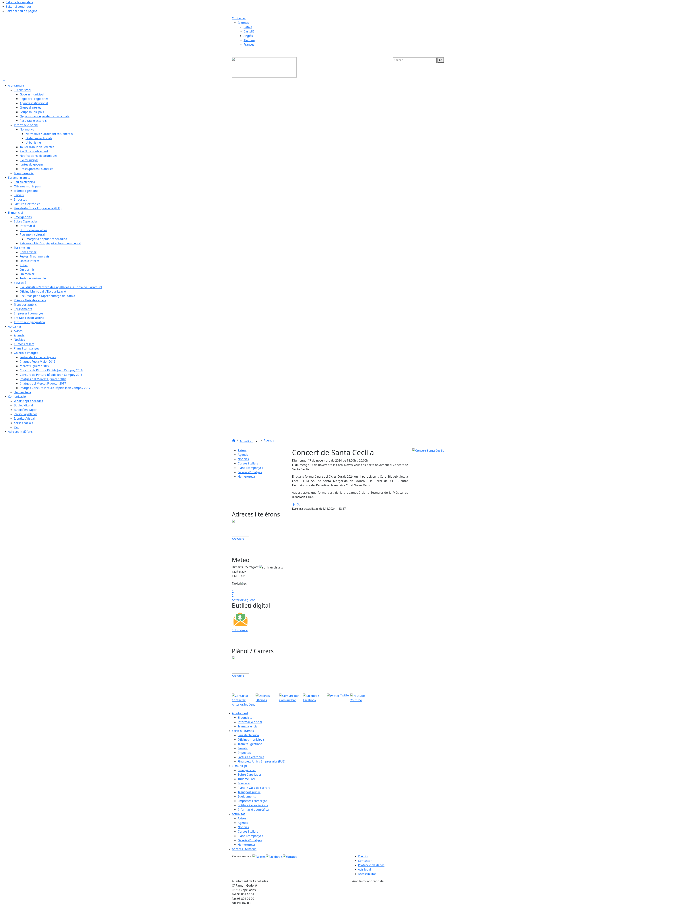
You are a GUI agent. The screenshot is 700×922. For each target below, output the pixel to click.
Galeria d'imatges (250, 472)
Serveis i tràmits (243, 731)
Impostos (244, 753)
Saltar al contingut (18, 7)
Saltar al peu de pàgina (21, 11)
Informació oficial (250, 722)
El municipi (239, 766)
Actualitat (246, 441)
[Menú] (4, 81)
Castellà (249, 31)
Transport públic (249, 792)
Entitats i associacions (253, 805)
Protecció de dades (371, 865)
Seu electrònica (248, 735)
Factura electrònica (251, 757)
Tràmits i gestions (250, 744)
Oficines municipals (251, 739)
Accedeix (238, 539)
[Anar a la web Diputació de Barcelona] (410, 902)
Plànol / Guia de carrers (254, 788)
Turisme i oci (246, 779)
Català (248, 27)
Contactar (239, 18)
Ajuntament (240, 713)
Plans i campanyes (250, 468)
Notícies (243, 459)
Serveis (243, 748)
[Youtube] (290, 856)
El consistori (246, 718)
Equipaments (247, 796)
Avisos (242, 450)
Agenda (269, 440)
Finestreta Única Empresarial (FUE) (261, 761)
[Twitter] (259, 856)
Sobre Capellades (250, 775)
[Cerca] (440, 60)
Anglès (248, 36)
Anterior (237, 600)
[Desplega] (256, 441)
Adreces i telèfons (244, 849)
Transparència (247, 726)
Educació (244, 783)
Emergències (247, 770)
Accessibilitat (367, 874)
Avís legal (364, 869)
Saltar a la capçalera (19, 2)
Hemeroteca (246, 477)
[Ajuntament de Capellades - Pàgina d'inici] (264, 67)
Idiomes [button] (243, 23)
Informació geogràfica (253, 810)
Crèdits (363, 856)
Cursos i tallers (248, 463)
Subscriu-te (240, 630)
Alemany (249, 40)
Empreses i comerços (252, 801)
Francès (249, 45)
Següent (249, 600)
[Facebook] (274, 856)
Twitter (344, 695)
